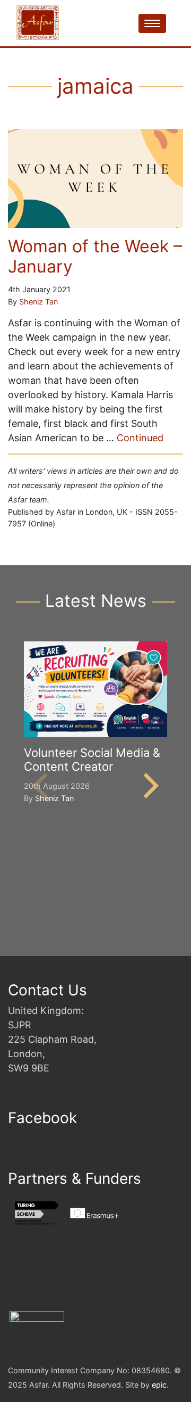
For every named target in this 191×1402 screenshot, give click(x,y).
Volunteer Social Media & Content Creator (92, 759)
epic (159, 1384)
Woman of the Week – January (95, 256)
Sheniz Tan (38, 301)
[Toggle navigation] (152, 23)
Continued (140, 437)
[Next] (148, 785)
